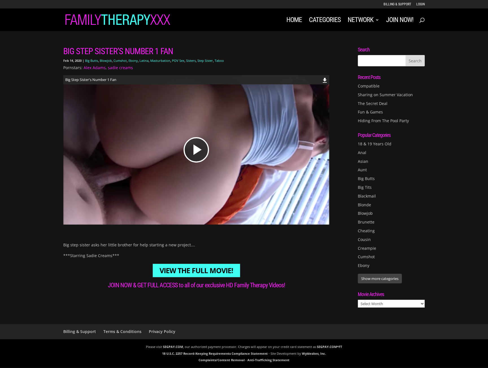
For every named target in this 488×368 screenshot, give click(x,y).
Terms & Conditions (122, 331)
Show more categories (379, 278)
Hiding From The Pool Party (383, 120)
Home (294, 21)
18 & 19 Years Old (374, 143)
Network (360, 21)
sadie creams (120, 67)
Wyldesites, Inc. (314, 353)
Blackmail (367, 196)
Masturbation (160, 60)
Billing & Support (397, 4)
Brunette (366, 222)
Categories (325, 21)
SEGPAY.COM (173, 347)
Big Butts (91, 60)
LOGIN (420, 4)
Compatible (369, 86)
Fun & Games (370, 112)
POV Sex (178, 60)
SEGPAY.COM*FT (329, 347)
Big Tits (365, 187)
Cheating (366, 230)
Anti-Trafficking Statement (268, 360)
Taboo (219, 60)
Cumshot (120, 60)
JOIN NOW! (399, 21)
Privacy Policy (162, 331)
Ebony (133, 60)
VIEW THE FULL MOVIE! (196, 270)
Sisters (191, 60)
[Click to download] (324, 79)
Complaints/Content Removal (222, 360)
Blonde (364, 204)
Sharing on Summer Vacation (385, 94)
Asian (363, 161)
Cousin (364, 239)
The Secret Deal (372, 103)
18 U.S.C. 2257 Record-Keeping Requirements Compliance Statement (215, 353)
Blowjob (106, 60)
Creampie (367, 248)
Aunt (362, 169)
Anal (362, 152)
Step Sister (205, 60)
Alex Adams (95, 67)
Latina (144, 60)
